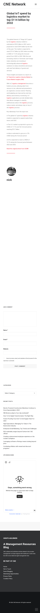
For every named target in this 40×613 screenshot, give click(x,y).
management (22, 83)
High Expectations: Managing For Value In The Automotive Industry (19, 222)
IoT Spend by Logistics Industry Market (19, 77)
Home (5, 566)
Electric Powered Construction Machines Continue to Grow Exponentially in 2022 (19, 409)
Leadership (18, 198)
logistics (13, 42)
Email (5, 339)
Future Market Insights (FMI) (15, 79)
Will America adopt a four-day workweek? (16, 413)
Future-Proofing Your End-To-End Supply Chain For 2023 (19, 193)
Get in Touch (7, 569)
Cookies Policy (7, 578)
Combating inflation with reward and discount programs (17, 447)
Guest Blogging (8, 571)
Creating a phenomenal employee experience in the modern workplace (19, 437)
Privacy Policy (7, 576)
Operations (11, 198)
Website (5, 349)
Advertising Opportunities (11, 574)
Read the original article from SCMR (17, 148)
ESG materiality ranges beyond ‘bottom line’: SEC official (18, 432)
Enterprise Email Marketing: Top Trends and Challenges (20, 428)
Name (5, 330)
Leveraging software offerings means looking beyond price (20, 251)
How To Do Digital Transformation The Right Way (18, 416)
